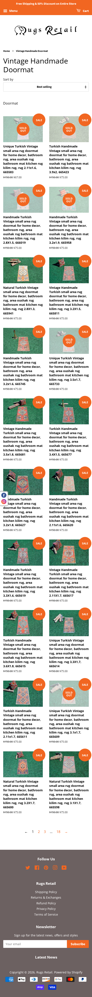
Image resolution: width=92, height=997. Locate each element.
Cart (85, 11)
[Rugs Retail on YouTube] (64, 868)
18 (58, 831)
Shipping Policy (46, 892)
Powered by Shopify (68, 972)
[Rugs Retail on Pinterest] (46, 868)
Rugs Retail (44, 972)
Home (6, 51)
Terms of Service (46, 914)
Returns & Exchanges (46, 897)
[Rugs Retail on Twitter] (27, 868)
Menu (13, 11)
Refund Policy (46, 903)
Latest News (46, 957)
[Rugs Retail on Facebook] (36, 868)
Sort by (8, 79)
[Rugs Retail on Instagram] (55, 868)
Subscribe (78, 944)
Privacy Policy (46, 909)
